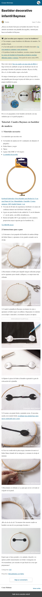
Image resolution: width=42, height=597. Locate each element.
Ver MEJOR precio (8, 225)
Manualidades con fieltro (16, 574)
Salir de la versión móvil (21, 594)
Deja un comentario (21, 580)
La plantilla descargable (10, 154)
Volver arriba (36, 588)
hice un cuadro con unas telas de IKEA (25, 64)
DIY (10, 569)
